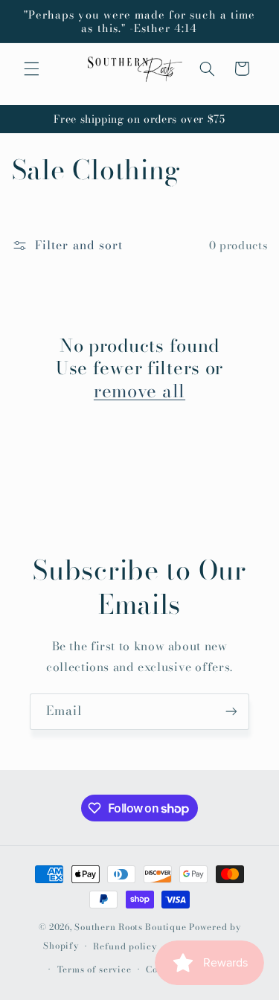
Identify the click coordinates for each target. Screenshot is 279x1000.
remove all (139, 391)
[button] (31, 68)
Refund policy (125, 946)
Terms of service (94, 969)
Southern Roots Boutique (130, 927)
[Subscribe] (231, 711)
